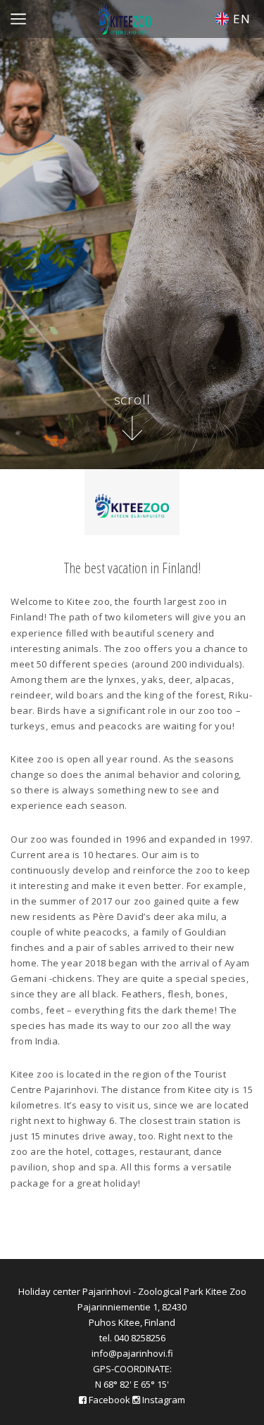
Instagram (162, 1399)
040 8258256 (139, 1337)
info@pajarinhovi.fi (132, 1353)
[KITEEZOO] (125, 16)
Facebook (109, 1399)
